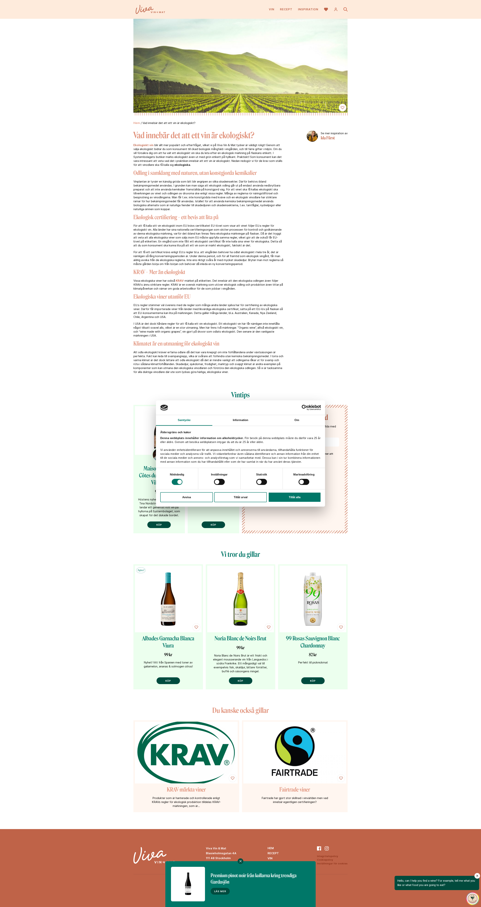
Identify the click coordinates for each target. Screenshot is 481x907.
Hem (136, 123)
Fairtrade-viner (294, 789)
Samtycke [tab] (184, 420)
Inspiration (308, 9)
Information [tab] (240, 420)
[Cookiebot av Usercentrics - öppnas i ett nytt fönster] (304, 407)
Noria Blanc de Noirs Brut (240, 638)
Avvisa (186, 497)
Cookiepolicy (325, 859)
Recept (286, 9)
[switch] (219, 482)
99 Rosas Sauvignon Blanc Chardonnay (313, 642)
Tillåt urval (240, 497)
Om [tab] (296, 420)
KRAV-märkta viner (186, 789)
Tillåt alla (294, 497)
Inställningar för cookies (332, 863)
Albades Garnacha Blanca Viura (168, 642)
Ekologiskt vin (143, 145)
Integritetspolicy (327, 856)
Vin (271, 9)
